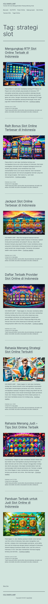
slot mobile (11, 111)
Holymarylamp (9, 4)
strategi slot (35, 111)
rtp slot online (20, 110)
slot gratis (37, 110)
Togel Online (16, 13)
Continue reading (35, 101)
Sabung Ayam (31, 10)
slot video (29, 111)
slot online (17, 111)
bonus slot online (13, 110)
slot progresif (23, 111)
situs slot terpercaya (29, 110)
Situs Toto (5, 586)
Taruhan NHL (7, 13)
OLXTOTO (13, 10)
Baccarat (5, 10)
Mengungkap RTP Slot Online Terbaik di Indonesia (20, 52)
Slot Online (39, 10)
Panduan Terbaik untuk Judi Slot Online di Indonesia (21, 502)
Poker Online (21, 10)
